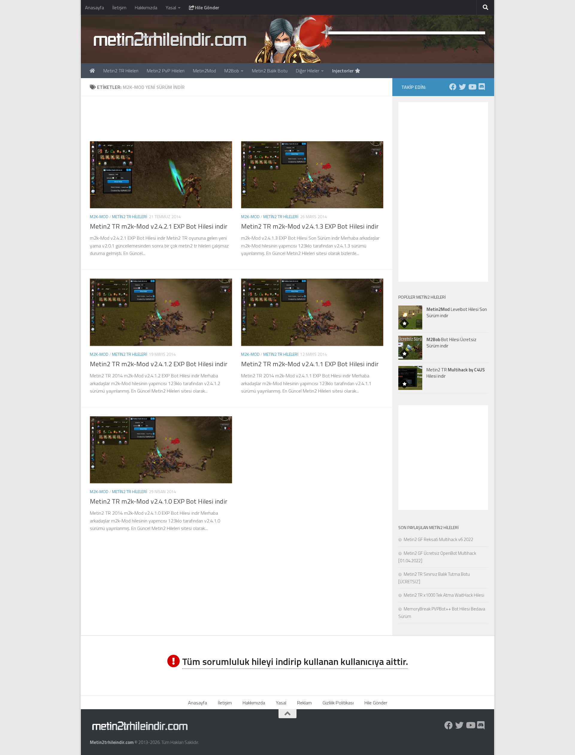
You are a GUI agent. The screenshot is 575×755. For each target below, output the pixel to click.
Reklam (304, 702)
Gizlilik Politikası (338, 702)
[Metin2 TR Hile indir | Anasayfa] (169, 39)
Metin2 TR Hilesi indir (455, 372)
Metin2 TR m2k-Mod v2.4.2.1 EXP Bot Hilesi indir (158, 226)
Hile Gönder (206, 7)
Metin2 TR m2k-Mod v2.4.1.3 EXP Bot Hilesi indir (310, 226)
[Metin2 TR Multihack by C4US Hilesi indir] (410, 378)
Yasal (171, 7)
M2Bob (231, 70)
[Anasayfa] (92, 70)
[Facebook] (452, 86)
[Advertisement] (236, 118)
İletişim (119, 7)
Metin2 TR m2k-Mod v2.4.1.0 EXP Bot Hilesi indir (158, 501)
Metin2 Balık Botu (270, 70)
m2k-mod (99, 216)
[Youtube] (472, 86)
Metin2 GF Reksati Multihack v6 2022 (438, 539)
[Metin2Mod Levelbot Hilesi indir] (410, 317)
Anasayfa (94, 7)
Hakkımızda (146, 7)
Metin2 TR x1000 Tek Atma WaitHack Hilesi (444, 595)
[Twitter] (462, 86)
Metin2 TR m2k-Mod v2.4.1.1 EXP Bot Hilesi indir (310, 364)
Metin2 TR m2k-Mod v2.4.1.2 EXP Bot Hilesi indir (158, 364)
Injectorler (343, 70)
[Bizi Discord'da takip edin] (481, 86)
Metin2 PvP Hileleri (165, 70)
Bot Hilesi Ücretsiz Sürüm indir (451, 342)
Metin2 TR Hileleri (120, 70)
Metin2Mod (204, 70)
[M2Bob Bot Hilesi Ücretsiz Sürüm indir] (410, 348)
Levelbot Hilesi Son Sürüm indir (456, 312)
